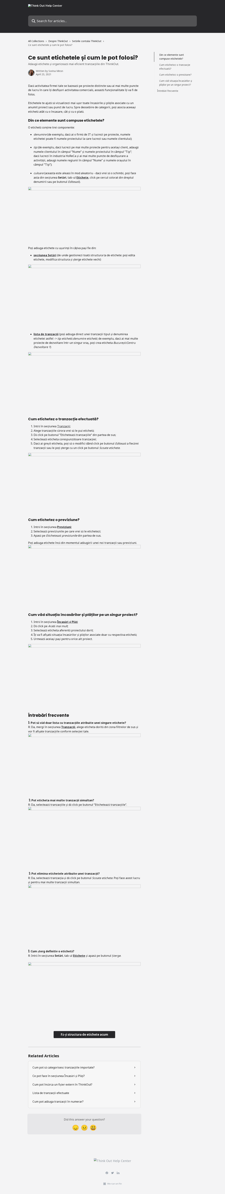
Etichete (82, 177)
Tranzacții (63, 426)
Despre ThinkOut (58, 41)
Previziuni (64, 527)
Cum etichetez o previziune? (175, 74)
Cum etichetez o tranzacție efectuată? (174, 66)
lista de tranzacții (46, 334)
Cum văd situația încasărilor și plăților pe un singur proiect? (175, 82)
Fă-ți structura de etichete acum (84, 1034)
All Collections (36, 41)
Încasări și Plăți (67, 622)
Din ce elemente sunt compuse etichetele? (171, 56)
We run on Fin (114, 1183)
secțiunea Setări (45, 255)
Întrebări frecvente (167, 90)
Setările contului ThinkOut (86, 41)
